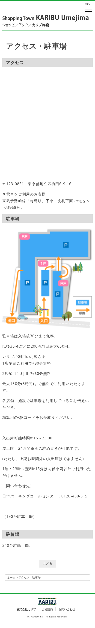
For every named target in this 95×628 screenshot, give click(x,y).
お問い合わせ (67, 609)
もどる (47, 563)
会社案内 (47, 609)
